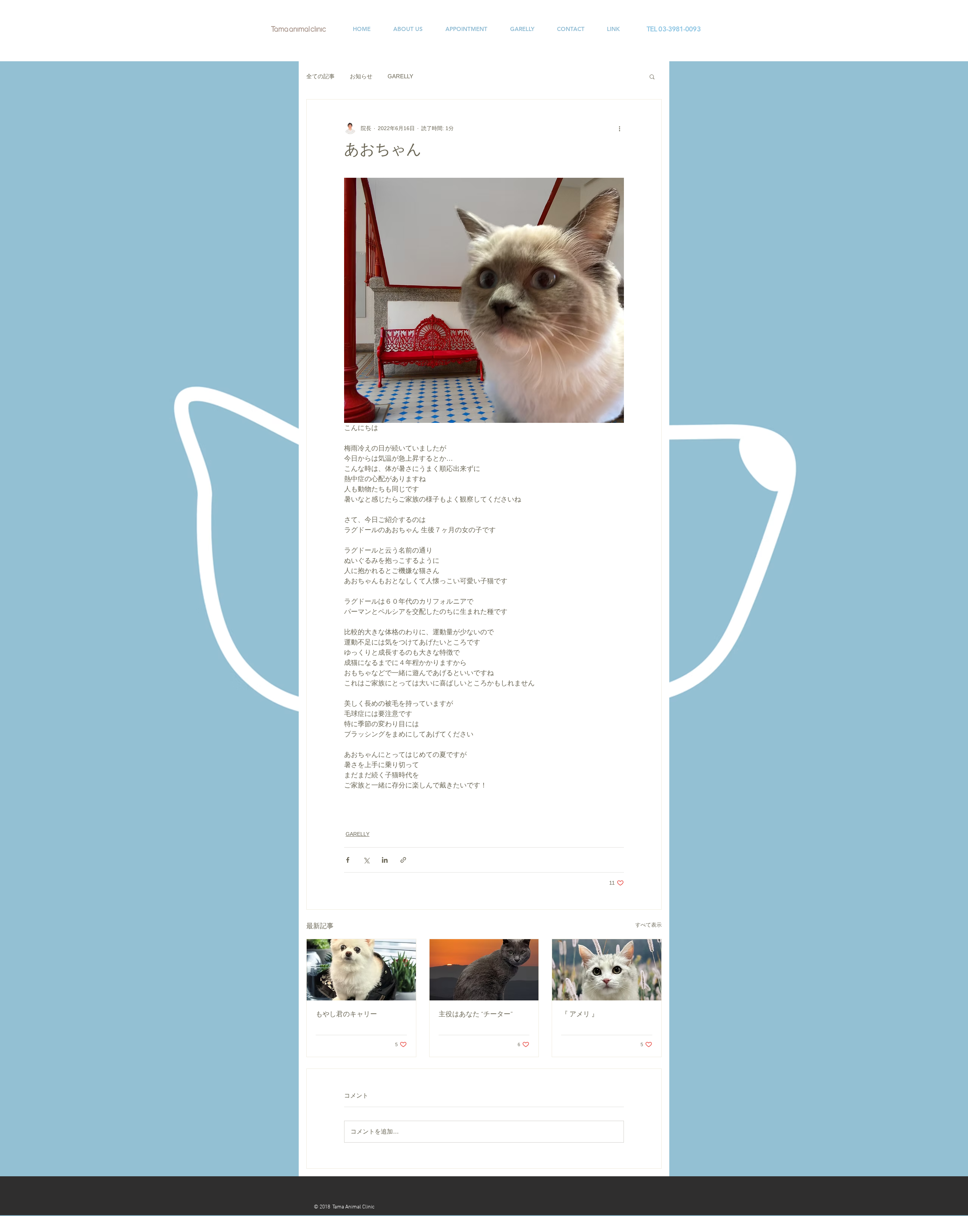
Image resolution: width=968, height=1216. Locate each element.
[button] (652, 76)
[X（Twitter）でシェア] (366, 859)
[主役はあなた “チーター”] (484, 969)
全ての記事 (320, 76)
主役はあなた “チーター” (476, 1015)
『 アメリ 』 (579, 1015)
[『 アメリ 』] (606, 969)
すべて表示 (648, 925)
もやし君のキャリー (346, 1015)
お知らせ (361, 76)
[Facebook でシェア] (347, 859)
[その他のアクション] (619, 128)
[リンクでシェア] (403, 859)
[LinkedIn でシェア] (384, 859)
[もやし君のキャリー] (361, 969)
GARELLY (400, 76)
